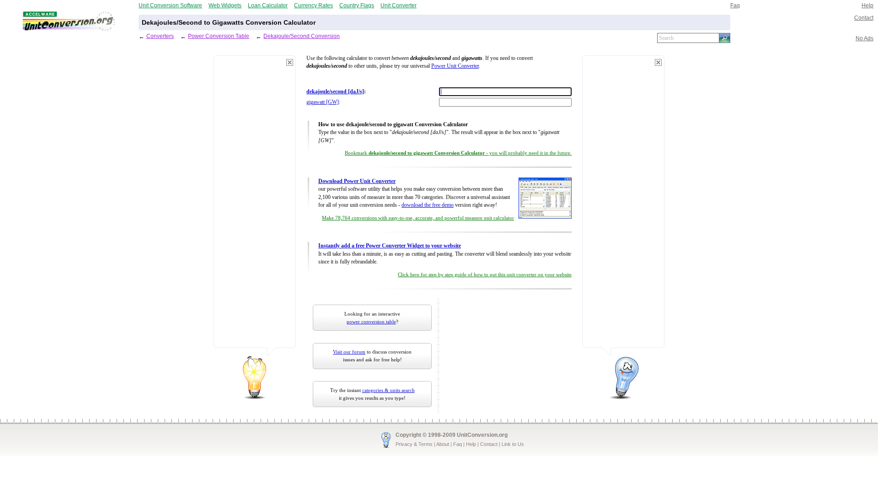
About (442, 444)
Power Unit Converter (455, 66)
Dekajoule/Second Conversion (301, 36)
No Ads (864, 38)
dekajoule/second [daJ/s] (335, 92)
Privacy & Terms (414, 444)
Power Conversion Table (218, 36)
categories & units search (388, 390)
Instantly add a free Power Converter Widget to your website (389, 246)
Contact (863, 18)
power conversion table (371, 321)
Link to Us (513, 444)
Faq (735, 5)
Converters (160, 36)
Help (867, 5)
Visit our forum (349, 351)
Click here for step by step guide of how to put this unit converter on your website (485, 274)
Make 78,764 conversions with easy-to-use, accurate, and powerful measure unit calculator (418, 217)
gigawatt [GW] (322, 102)
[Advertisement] (254, 206)
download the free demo (428, 205)
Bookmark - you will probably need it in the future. (458, 153)
